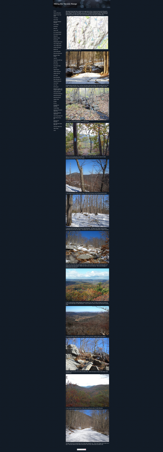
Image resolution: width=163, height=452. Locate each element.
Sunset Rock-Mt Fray (58, 60)
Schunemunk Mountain (56, 121)
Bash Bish (56, 61)
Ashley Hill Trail (57, 73)
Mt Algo (55, 101)
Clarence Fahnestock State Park (58, 110)
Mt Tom (55, 103)
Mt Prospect (56, 86)
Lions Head (56, 83)
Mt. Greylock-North (57, 32)
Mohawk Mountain (57, 95)
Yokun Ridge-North (57, 43)
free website (81, 449)
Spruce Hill (56, 30)
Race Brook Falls (57, 65)
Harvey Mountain (57, 51)
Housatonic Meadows (58, 93)
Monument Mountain (58, 53)
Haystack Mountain (57, 81)
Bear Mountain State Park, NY (58, 124)
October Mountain (57, 47)
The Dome (56, 17)
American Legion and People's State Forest (58, 89)
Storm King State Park (58, 115)
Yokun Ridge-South (57, 45)
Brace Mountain (57, 77)
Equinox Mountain (57, 12)
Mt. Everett (56, 63)
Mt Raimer (56, 26)
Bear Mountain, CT (57, 79)
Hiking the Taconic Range (65, 4)
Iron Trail (55, 84)
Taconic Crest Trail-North (57, 15)
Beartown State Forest (57, 56)
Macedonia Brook (57, 97)
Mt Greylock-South (57, 34)
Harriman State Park (58, 126)
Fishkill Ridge (56, 108)
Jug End (55, 58)
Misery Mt (56, 36)
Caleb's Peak (56, 99)
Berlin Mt (55, 28)
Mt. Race (55, 67)
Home (55, 11)
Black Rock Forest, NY (57, 118)
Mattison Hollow (57, 37)
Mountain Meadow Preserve (57, 22)
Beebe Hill (56, 49)
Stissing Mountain (57, 91)
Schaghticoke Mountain (56, 106)
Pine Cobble (56, 24)
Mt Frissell (56, 75)
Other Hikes (56, 128)
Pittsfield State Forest (58, 41)
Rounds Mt (56, 39)
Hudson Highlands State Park (57, 113)
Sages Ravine (56, 69)
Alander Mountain (57, 71)
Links (55, 130)
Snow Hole (56, 19)
